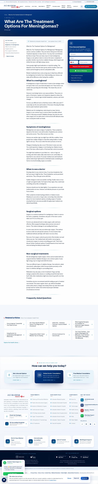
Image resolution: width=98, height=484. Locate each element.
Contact (75, 6)
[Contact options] (4, 480)
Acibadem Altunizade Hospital (59, 402)
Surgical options (9, 49)
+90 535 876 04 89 (90, 1)
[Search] (81, 6)
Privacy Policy (34, 472)
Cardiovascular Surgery (38, 409)
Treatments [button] (34, 394)
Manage (69, 478)
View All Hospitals (56, 423)
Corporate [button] (73, 394)
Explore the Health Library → (12, 342)
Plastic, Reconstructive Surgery (39, 402)
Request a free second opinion (81, 66)
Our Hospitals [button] (55, 394)
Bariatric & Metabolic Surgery (39, 406)
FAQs (72, 416)
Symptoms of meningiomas (12, 44)
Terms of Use (41, 472)
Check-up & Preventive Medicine (40, 399)
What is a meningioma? (10, 42)
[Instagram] (86, 424)
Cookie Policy (48, 472)
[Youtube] (90, 424)
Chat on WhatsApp (82, 70)
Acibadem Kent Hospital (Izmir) (59, 413)
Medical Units (48, 6)
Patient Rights (74, 420)
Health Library (63, 6)
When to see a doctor (10, 46)
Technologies (56, 6)
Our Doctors (74, 402)
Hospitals (27, 6)
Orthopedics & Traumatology (39, 420)
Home (5, 14)
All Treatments (36, 423)
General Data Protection (73, 472)
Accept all (84, 478)
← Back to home (9, 56)
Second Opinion (77, 1)
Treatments (41, 6)
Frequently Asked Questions (12, 53)
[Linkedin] (94, 424)
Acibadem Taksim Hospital (58, 420)
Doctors (34, 6)
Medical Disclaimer (56, 472)
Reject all (76, 478)
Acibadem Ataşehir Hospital (59, 406)
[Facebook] (82, 424)
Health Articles (69, 6)
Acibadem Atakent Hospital (58, 409)
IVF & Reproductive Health (38, 413)
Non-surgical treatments (11, 50)
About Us (73, 399)
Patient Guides (74, 413)
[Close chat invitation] (23, 462)
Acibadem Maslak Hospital (58, 399)
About (21, 6)
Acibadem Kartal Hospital (58, 416)
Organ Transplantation (38, 416)
